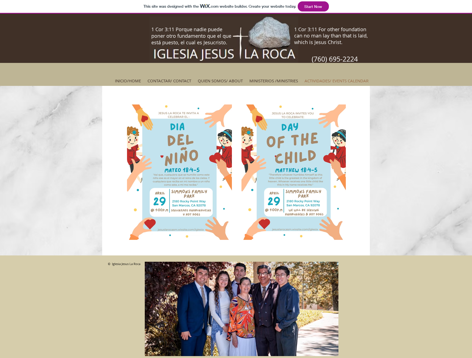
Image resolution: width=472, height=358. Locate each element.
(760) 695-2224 (335, 58)
